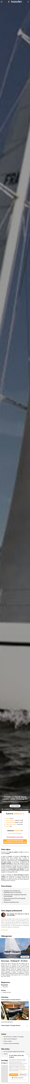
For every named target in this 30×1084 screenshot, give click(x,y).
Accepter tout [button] (13, 1074)
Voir (25, 956)
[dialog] (18, 1068)
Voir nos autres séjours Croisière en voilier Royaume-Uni (15, 841)
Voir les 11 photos (15, 806)
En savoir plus (4, 929)
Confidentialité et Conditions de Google (18, 1079)
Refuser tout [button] (23, 1074)
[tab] (15, 1000)
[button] (15, 1000)
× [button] (27, 1054)
